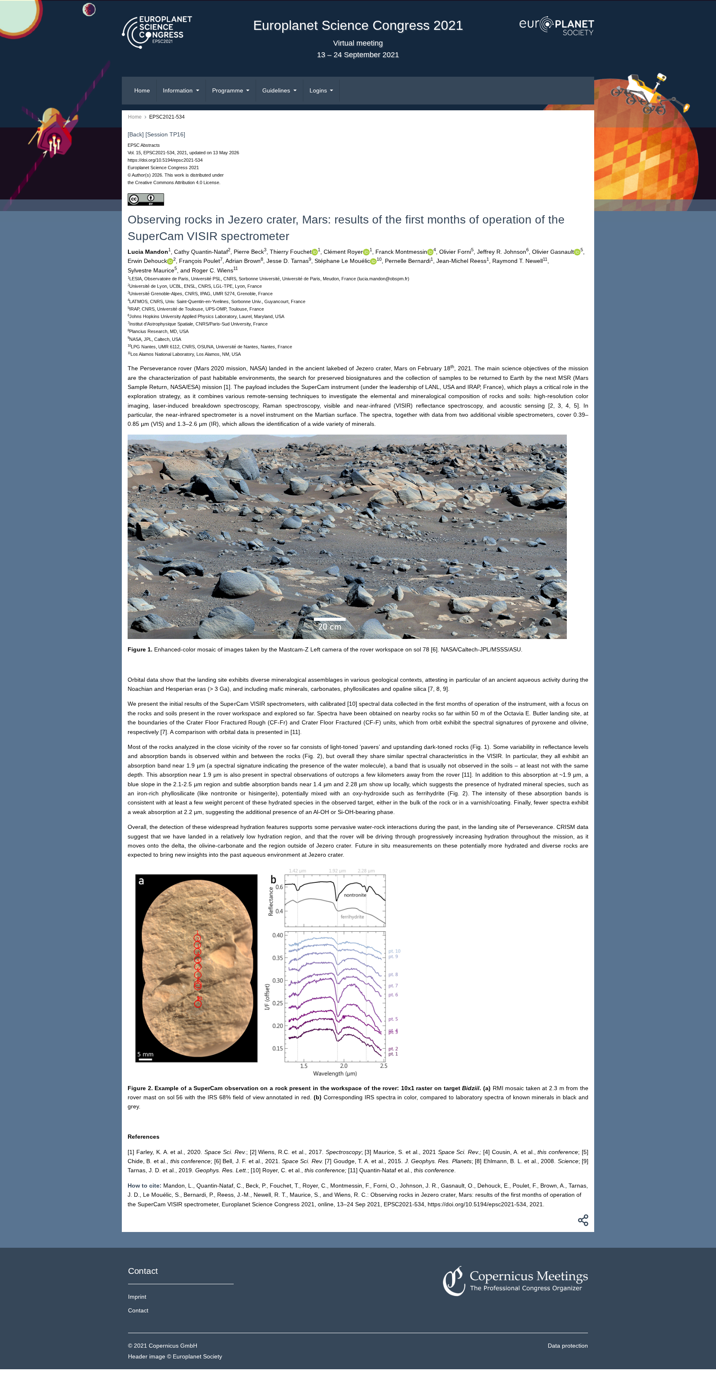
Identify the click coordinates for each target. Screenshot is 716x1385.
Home (142, 90)
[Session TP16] (165, 134)
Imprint (137, 1296)
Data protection (568, 1345)
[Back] (136, 134)
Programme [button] (228, 90)
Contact (138, 1310)
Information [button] (178, 90)
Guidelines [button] (277, 90)
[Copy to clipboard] (581, 1222)
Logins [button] (319, 90)
